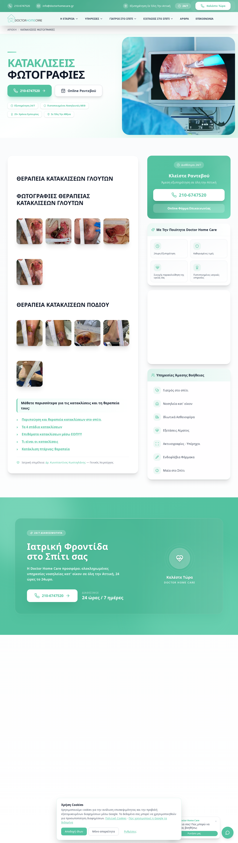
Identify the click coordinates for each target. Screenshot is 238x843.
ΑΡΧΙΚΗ (12, 29)
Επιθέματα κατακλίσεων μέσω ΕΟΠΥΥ (52, 434)
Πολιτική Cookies (115, 818)
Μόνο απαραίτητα (103, 831)
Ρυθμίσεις (130, 831)
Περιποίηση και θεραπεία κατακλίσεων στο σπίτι (61, 419)
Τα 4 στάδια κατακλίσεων (42, 427)
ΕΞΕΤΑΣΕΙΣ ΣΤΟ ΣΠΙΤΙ (156, 18)
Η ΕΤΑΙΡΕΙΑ (67, 18)
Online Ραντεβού (82, 90)
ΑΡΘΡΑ (184, 18)
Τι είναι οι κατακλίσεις (40, 441)
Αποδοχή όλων (74, 831)
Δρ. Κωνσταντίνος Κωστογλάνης (66, 462)
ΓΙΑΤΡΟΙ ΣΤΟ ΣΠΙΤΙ (121, 18)
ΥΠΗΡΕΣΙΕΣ (92, 18)
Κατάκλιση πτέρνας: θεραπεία (46, 449)
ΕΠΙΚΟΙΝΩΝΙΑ (204, 18)
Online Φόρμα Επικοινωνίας (189, 208)
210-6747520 (192, 195)
